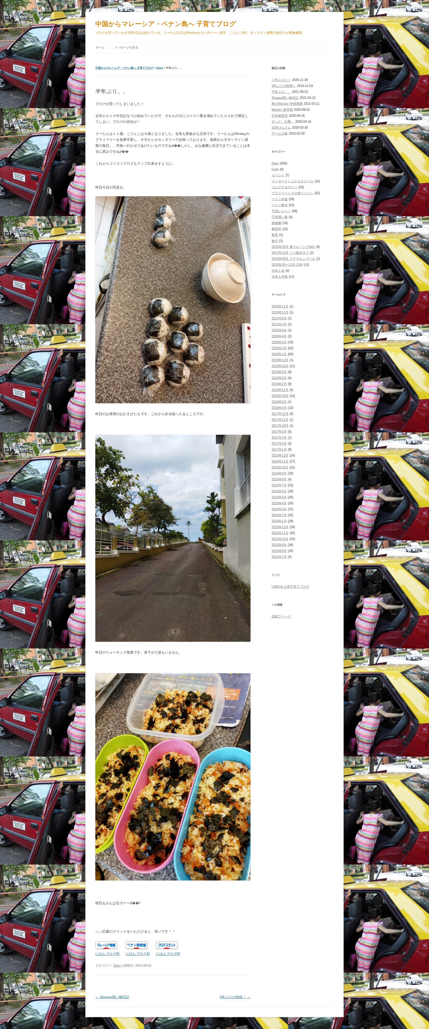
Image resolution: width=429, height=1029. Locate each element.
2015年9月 (279, 545)
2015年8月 (279, 551)
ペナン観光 (280, 205)
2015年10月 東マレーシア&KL (293, 247)
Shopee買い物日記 (285, 98)
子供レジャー (281, 211)
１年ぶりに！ (281, 80)
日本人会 (278, 271)
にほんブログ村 (107, 954)
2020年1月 (279, 354)
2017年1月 (279, 449)
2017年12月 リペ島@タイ (290, 253)
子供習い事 (280, 217)
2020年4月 (279, 336)
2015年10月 (280, 539)
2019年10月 (280, 366)
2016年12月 (280, 455)
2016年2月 (279, 515)
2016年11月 (280, 461)
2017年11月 (280, 420)
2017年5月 (279, 432)
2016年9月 (279, 473)
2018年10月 (280, 396)
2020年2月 (279, 348)
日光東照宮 (280, 116)
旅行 (275, 241)
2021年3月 (279, 324)
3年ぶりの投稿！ (284, 86)
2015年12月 (280, 527)
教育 (275, 235)
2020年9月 (279, 330)
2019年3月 (279, 378)
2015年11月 (280, 533)
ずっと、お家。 (283, 121)
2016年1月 (279, 521)
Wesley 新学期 (282, 110)
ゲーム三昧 (280, 133)
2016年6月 (279, 491)
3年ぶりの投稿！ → (235, 997)
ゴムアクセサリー (284, 187)
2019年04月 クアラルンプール (293, 259)
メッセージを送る (126, 47)
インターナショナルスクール (293, 181)
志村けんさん (281, 127)
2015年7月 (279, 557)
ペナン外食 (280, 199)
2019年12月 (280, 360)
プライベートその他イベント (293, 193)
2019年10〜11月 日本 (287, 265)
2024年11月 (280, 312)
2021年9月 (279, 318)
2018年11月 (280, 390)
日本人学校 (280, 276)
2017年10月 (280, 426)
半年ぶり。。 (281, 92)
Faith (275, 169)
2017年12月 (280, 414)
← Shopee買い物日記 (112, 997)
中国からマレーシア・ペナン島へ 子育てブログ (165, 24)
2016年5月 (279, 497)
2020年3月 (279, 342)
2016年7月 (279, 485)
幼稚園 (276, 223)
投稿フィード (281, 616)
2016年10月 (280, 467)
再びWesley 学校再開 (287, 104)
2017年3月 (279, 437)
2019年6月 (279, 372)
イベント (278, 175)
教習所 (276, 229)
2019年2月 (279, 384)
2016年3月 (279, 509)
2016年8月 (279, 479)
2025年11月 (280, 306)
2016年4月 (279, 503)
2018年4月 (279, 408)
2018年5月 (279, 402)
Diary (159, 67)
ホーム (99, 47)
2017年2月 (279, 443)
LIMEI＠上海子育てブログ (290, 587)
